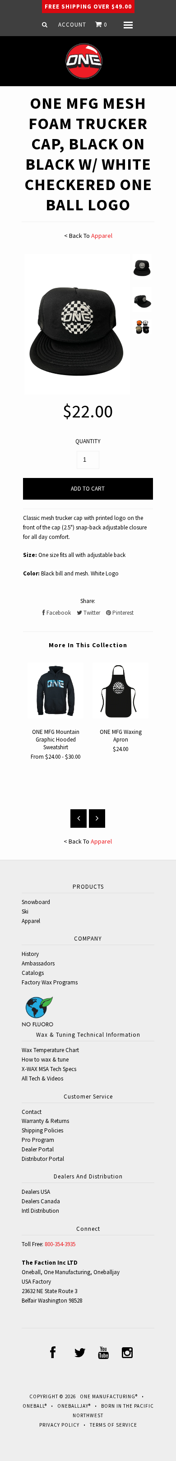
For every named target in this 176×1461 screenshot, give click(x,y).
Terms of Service (113, 1425)
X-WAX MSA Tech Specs (49, 1069)
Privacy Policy (59, 1425)
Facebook (58, 613)
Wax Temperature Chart (50, 1050)
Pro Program (38, 1140)
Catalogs (33, 973)
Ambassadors (38, 963)
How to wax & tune (45, 1059)
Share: (87, 601)
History (30, 954)
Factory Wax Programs (50, 982)
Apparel (101, 236)
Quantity (88, 441)
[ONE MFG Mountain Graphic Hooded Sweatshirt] (55, 716)
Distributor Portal (43, 1159)
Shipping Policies (42, 1130)
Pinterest (122, 613)
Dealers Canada (41, 1201)
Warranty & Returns (45, 1121)
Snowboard (36, 902)
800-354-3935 (60, 1244)
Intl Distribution (40, 1211)
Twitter (91, 613)
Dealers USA (36, 1192)
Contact (32, 1112)
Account (72, 24)
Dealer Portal (38, 1149)
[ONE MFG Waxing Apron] (120, 716)
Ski (25, 911)
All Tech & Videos (42, 1078)
